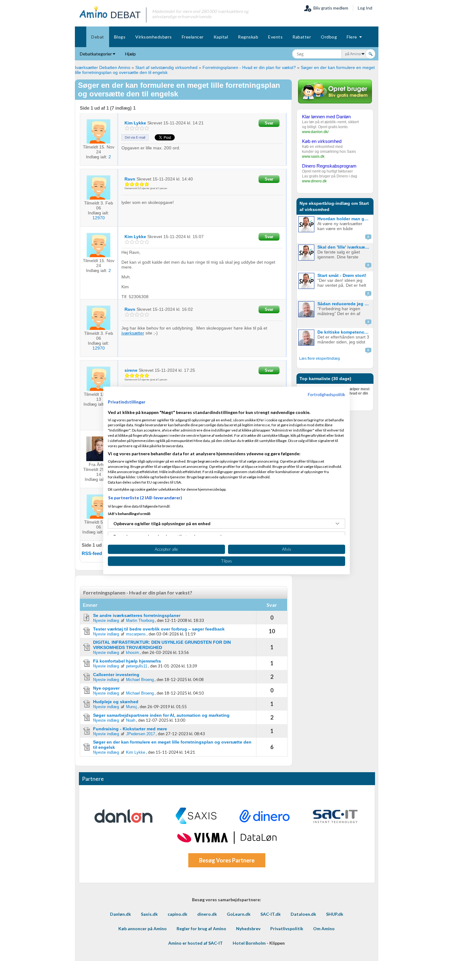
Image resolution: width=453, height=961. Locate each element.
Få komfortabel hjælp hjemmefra (127, 661)
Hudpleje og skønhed (115, 701)
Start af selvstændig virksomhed (166, 67)
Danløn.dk (120, 914)
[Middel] (137, 128)
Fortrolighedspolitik (326, 394)
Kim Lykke (135, 752)
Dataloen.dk (303, 914)
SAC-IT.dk (270, 914)
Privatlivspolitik (286, 928)
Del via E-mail (135, 137)
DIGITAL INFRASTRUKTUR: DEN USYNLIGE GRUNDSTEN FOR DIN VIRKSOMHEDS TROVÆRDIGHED (162, 645)
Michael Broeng (140, 679)
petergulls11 (136, 666)
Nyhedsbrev (248, 928)
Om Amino (324, 928)
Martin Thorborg (140, 620)
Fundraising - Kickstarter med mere (130, 728)
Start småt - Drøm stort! (341, 275)
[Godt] (142, 128)
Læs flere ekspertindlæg (319, 358)
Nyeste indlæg (106, 620)
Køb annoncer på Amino (142, 928)
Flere (353, 36)
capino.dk (177, 914)
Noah (130, 720)
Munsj (131, 706)
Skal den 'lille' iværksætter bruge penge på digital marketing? (344, 247)
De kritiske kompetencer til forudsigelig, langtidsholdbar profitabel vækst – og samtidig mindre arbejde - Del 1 (344, 332)
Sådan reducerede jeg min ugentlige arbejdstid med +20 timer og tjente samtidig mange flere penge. (344, 303)
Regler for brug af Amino (201, 928)
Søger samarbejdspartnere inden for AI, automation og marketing (161, 715)
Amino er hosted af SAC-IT (195, 943)
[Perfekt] (147, 128)
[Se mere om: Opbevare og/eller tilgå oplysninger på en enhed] (337, 524)
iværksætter (132, 332)
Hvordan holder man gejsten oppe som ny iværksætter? (344, 218)
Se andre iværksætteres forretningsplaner (136, 615)
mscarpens (136, 634)
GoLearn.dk (239, 914)
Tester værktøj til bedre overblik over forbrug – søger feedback (159, 628)
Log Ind (365, 7)
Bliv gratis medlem (330, 7)
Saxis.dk (149, 914)
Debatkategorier (96, 53)
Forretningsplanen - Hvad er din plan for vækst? (249, 67)
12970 (98, 217)
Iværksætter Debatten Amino (102, 67)
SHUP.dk (334, 914)
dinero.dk (207, 914)
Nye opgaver (106, 688)
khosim (132, 652)
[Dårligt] (127, 128)
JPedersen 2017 (140, 734)
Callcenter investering (116, 674)
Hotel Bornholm (249, 943)
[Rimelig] (132, 128)
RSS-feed (92, 553)
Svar (269, 123)
